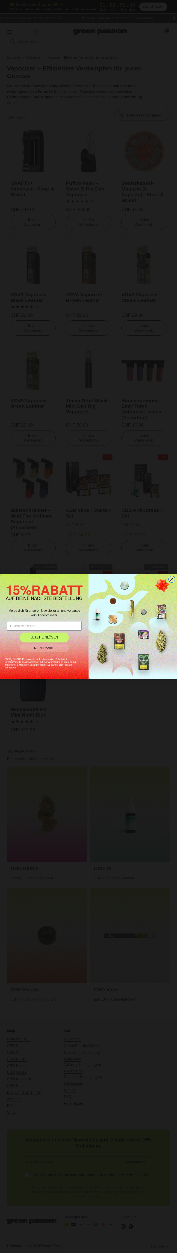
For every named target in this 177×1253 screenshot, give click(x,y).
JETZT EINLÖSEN (44, 637)
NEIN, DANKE (44, 648)
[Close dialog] (171, 579)
